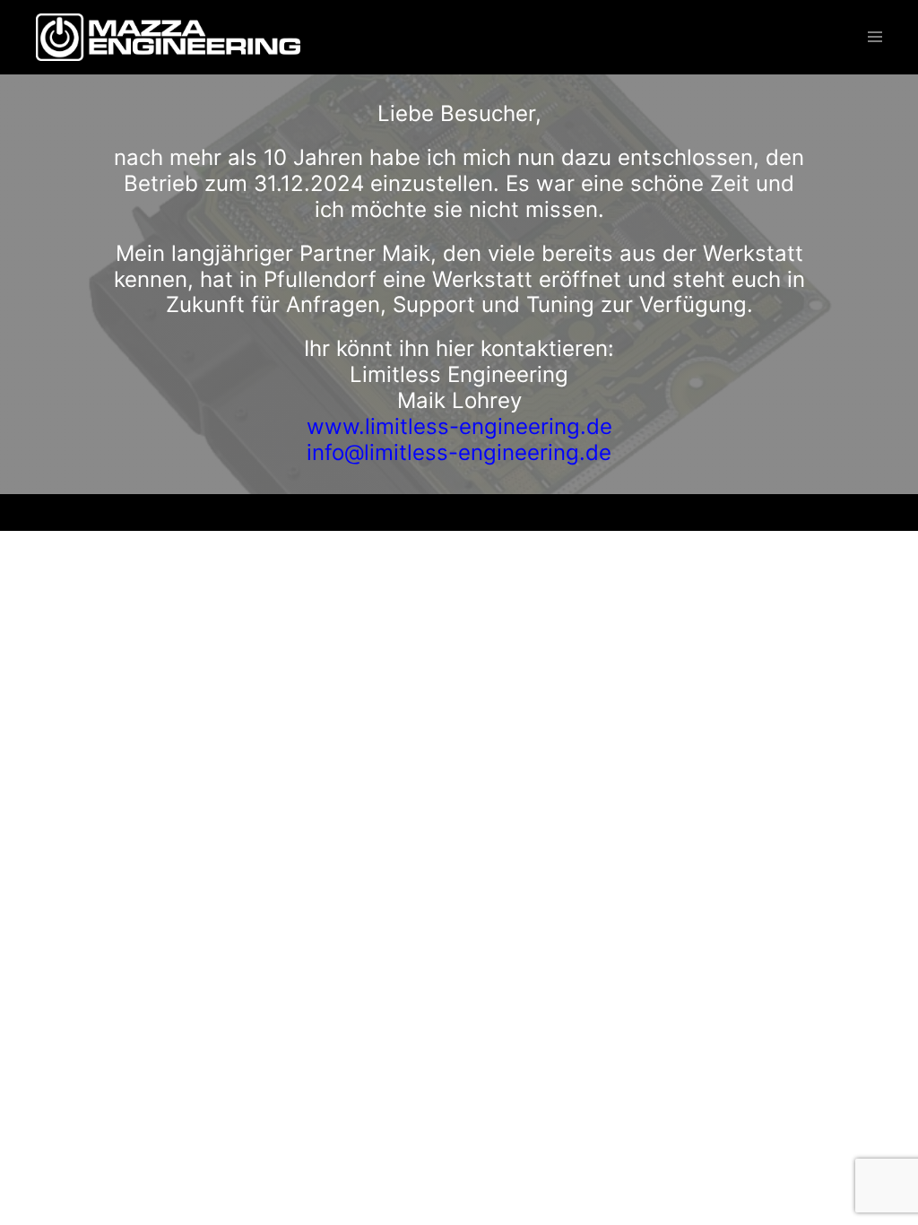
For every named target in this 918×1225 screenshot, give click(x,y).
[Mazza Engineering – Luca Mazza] (168, 36)
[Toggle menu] (875, 38)
